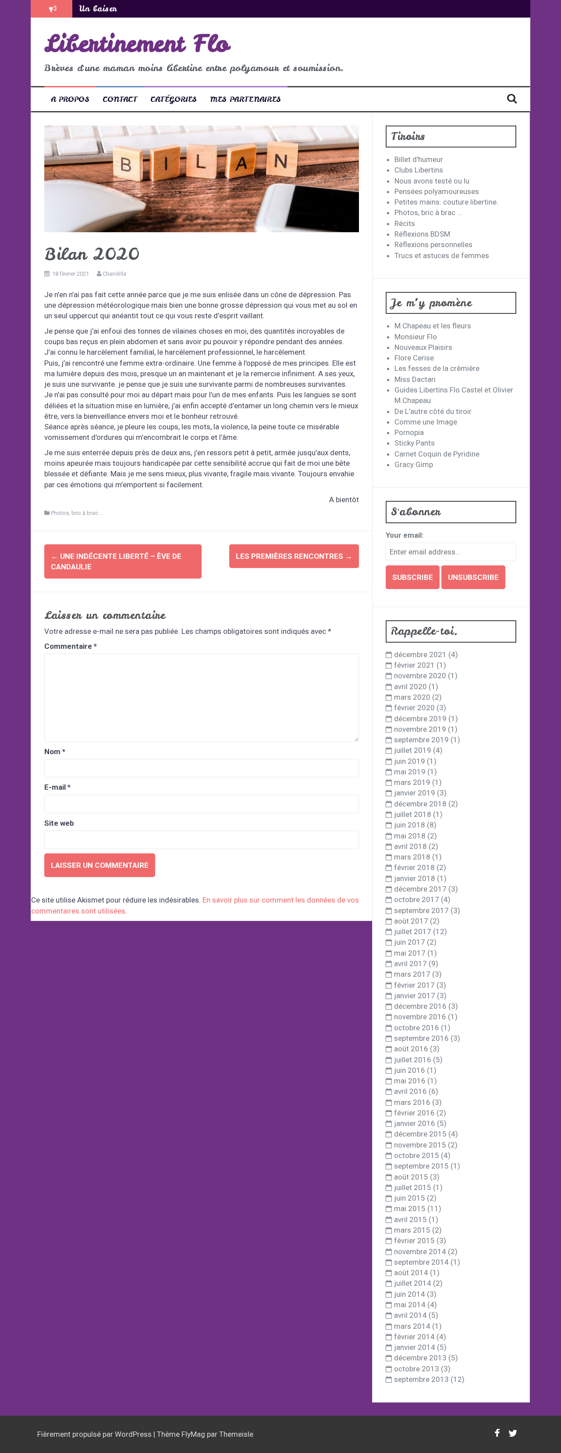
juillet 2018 (412, 814)
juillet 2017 (412, 931)
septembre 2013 (421, 1379)
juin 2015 (409, 1198)
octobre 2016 (416, 1027)
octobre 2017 (416, 899)
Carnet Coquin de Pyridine (436, 454)
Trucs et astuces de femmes (441, 255)
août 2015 (411, 1176)
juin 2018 (409, 824)
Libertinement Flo (136, 43)
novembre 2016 (420, 1016)
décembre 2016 (420, 1006)
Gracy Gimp (413, 464)
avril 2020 (410, 686)
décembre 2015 (420, 1133)
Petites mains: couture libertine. (446, 202)
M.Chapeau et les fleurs (432, 325)
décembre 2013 (420, 1357)
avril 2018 (410, 846)
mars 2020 (412, 697)
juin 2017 (409, 942)
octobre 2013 (416, 1368)
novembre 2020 (420, 675)
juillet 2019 (412, 750)
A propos (70, 99)
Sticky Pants (414, 443)
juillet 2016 (412, 1059)
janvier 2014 (414, 1347)
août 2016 (411, 1048)
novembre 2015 (420, 1144)
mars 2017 (412, 974)
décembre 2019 (420, 718)
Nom (54, 751)
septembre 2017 (421, 910)
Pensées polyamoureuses (436, 191)
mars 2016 (412, 1102)
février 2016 (414, 1112)
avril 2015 (410, 1219)
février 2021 (414, 665)
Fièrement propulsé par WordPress (95, 1434)
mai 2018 (410, 835)
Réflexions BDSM (422, 234)
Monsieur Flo (415, 336)
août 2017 (411, 921)
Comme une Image (425, 421)
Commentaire (70, 646)
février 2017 (414, 985)
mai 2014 (410, 1304)
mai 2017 (410, 953)
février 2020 (414, 707)
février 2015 (414, 1240)
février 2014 (414, 1336)
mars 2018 (412, 856)
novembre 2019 (420, 729)
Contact (120, 99)
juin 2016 (409, 1070)
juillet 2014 (412, 1283)
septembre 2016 (421, 1038)
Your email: (404, 535)
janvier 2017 (414, 995)
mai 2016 (410, 1080)
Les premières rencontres (294, 556)
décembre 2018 (420, 803)
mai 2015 (410, 1208)
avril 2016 (410, 1091)
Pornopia (409, 432)
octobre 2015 (416, 1155)
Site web (59, 823)
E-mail (57, 787)
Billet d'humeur (418, 159)
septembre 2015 (421, 1166)
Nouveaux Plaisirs (423, 347)
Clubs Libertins (418, 169)
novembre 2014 (420, 1251)
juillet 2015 (412, 1187)
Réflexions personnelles (433, 244)
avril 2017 (410, 963)
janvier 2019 (414, 792)
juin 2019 (409, 761)
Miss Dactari (415, 379)
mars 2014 (412, 1326)
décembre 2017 (420, 889)
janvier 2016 (414, 1123)
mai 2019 (410, 771)
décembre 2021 (420, 654)
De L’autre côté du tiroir (433, 411)
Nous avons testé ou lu (431, 180)
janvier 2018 (414, 878)
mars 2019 (412, 782)
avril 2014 (410, 1315)
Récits (404, 223)
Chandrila (114, 273)
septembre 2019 (421, 739)
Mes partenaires (245, 99)
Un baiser (98, 8)
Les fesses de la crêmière (436, 368)
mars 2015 (412, 1230)
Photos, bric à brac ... (77, 513)
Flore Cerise (414, 357)
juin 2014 (409, 1294)
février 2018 (414, 867)
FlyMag (193, 1434)
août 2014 (411, 1272)
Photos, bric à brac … (428, 212)
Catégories (173, 99)
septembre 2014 (421, 1262)
